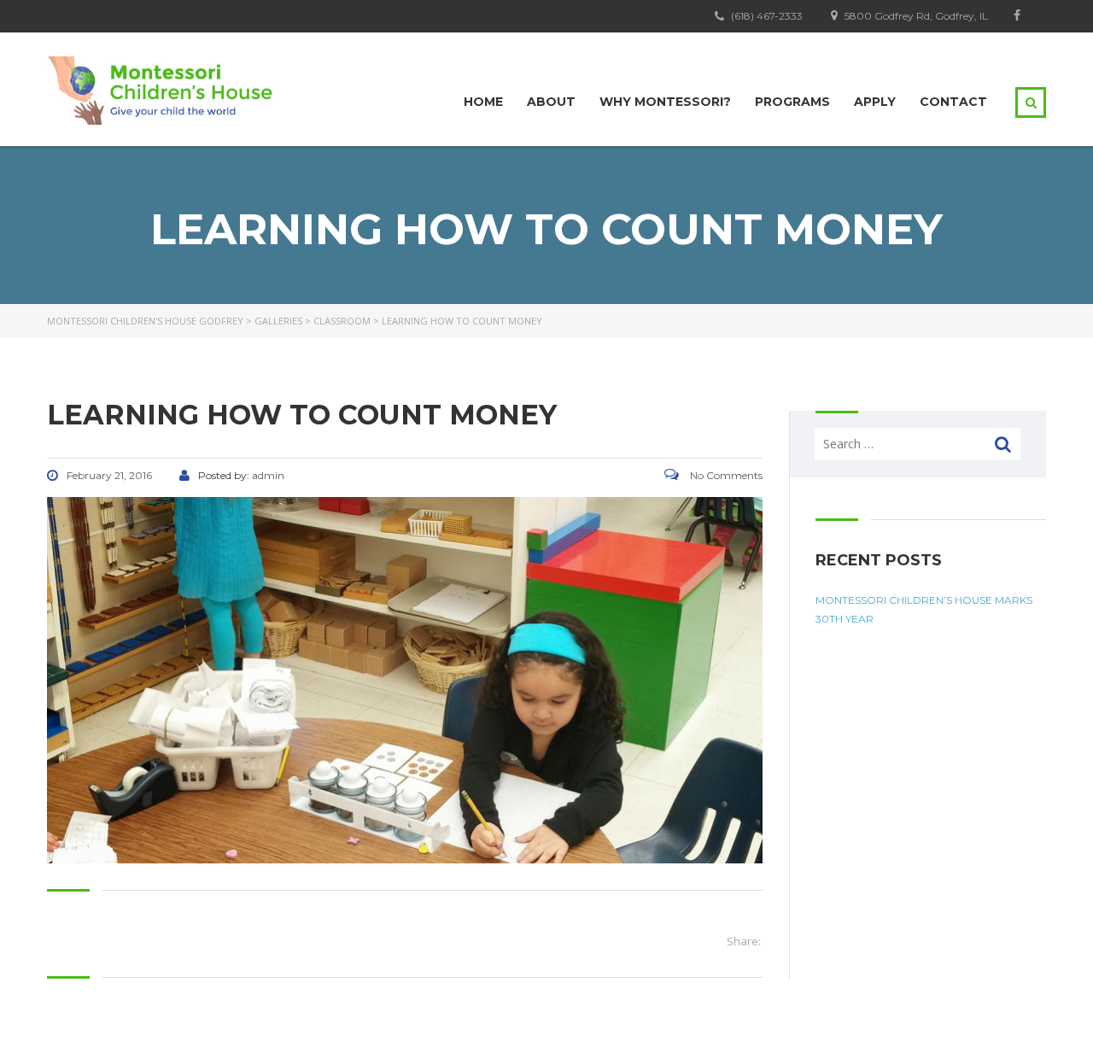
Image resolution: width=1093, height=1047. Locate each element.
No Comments (725, 475)
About (551, 101)
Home (483, 101)
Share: (744, 941)
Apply (875, 101)
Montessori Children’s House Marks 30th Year (923, 609)
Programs (792, 101)
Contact (953, 101)
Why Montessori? (665, 101)
